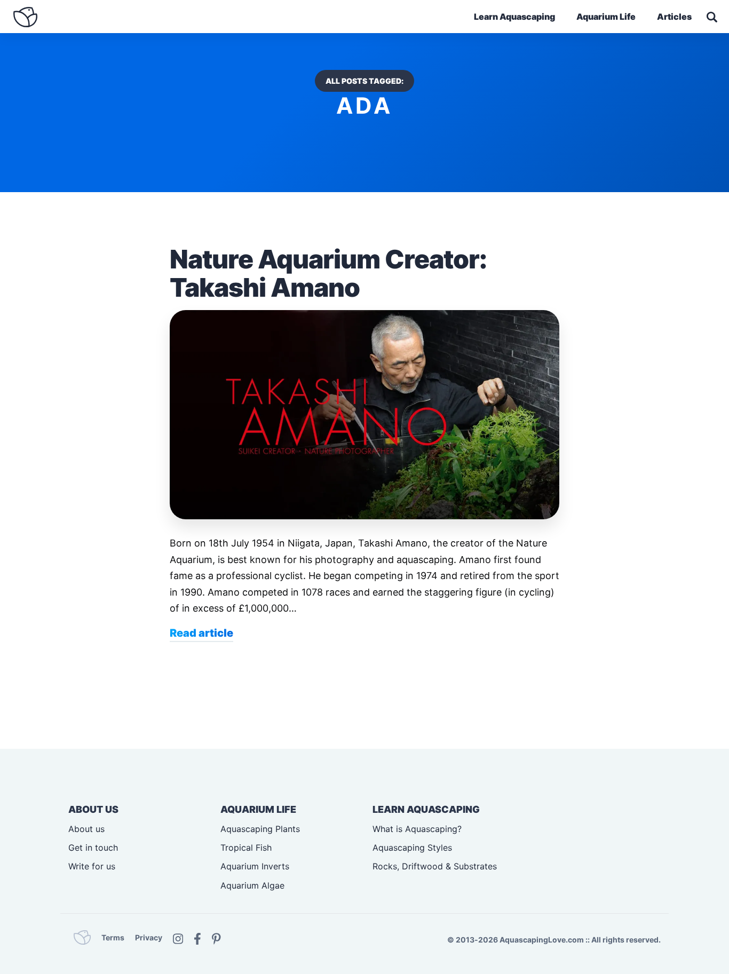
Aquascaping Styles (412, 847)
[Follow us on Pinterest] (216, 938)
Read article (201, 633)
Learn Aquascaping (514, 16)
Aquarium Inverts (254, 866)
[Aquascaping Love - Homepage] (25, 17)
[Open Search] (712, 17)
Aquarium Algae (252, 885)
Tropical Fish (246, 847)
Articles (674, 16)
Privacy (148, 937)
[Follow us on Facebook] (197, 938)
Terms (112, 937)
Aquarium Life (606, 16)
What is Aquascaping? (417, 828)
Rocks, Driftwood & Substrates (435, 866)
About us (86, 828)
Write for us (91, 866)
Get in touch (93, 847)
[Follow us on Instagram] (178, 938)
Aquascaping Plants (260, 828)
